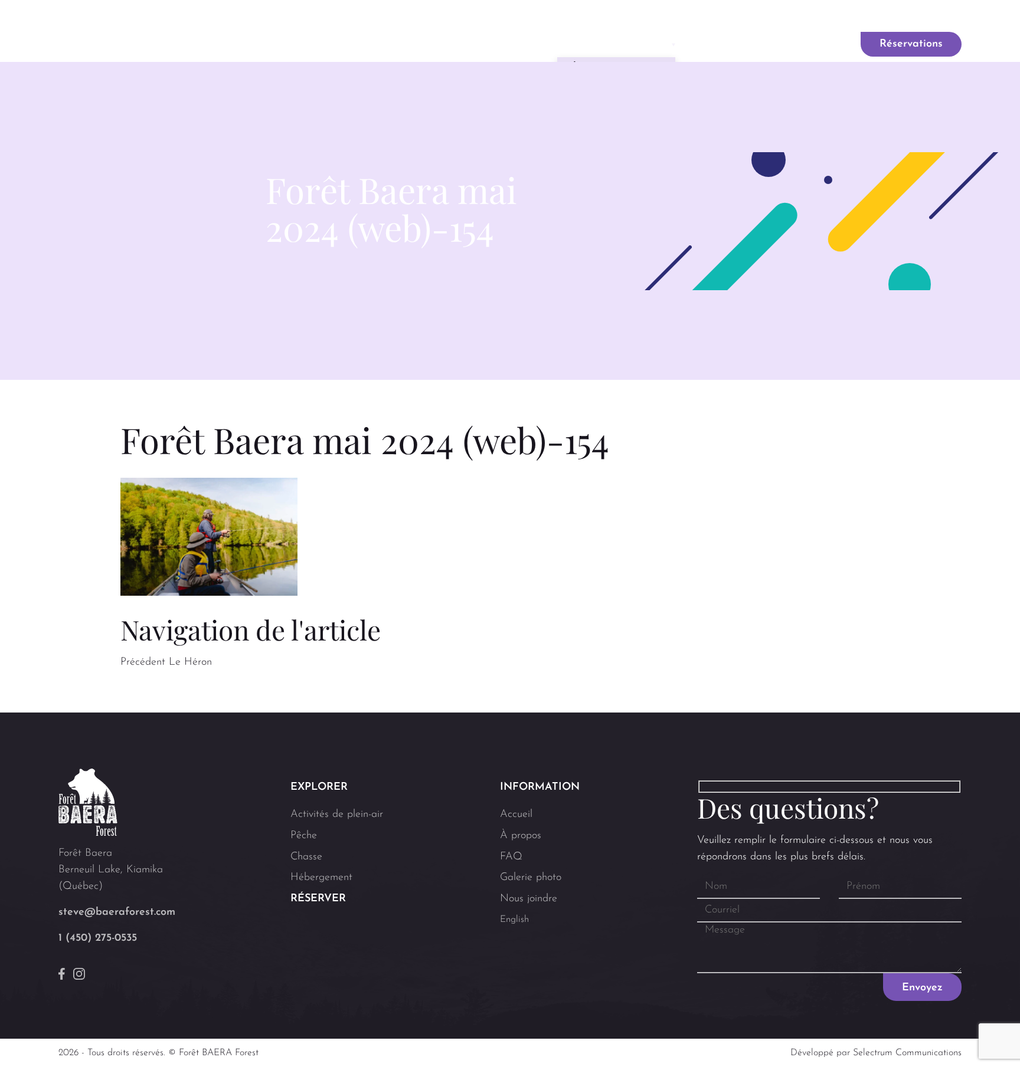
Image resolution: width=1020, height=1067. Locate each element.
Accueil (516, 814)
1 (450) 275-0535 (97, 938)
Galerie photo (732, 17)
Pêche (303, 835)
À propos (520, 835)
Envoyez (922, 988)
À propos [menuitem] (506, 44)
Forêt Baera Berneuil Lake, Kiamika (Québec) (110, 870)
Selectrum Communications (907, 1053)
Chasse (306, 857)
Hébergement (321, 877)
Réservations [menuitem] (911, 44)
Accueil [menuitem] (438, 44)
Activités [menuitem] (612, 44)
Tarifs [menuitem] (818, 44)
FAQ (664, 17)
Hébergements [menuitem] (740, 44)
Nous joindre (818, 17)
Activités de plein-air (336, 814)
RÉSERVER (318, 899)
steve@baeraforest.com (116, 912)
